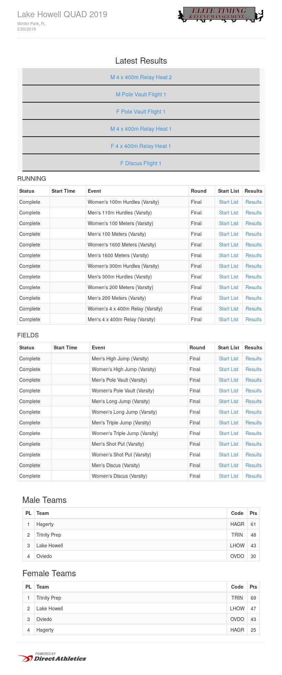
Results (254, 201)
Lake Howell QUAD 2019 (62, 14)
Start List (228, 201)
